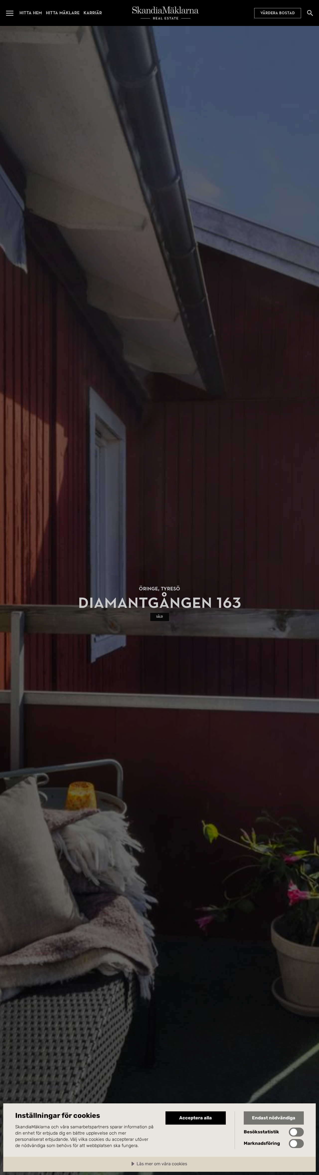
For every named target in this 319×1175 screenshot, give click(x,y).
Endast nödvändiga (273, 1118)
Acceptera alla (195, 1118)
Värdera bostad (277, 13)
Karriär (92, 12)
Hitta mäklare (63, 12)
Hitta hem (30, 12)
